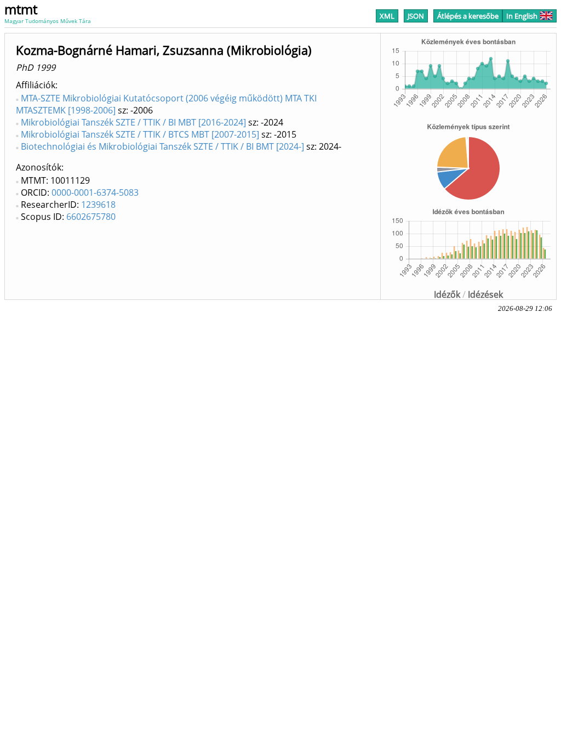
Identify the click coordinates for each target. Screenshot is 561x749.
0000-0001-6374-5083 (95, 192)
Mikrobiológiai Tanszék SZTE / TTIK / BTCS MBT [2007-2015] (140, 134)
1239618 (98, 204)
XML (387, 16)
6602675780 (91, 217)
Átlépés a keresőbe (468, 16)
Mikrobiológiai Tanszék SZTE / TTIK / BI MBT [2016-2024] (133, 122)
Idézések (485, 294)
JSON (416, 16)
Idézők (447, 294)
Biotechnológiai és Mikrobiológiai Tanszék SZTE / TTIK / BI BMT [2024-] (162, 146)
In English (521, 16)
